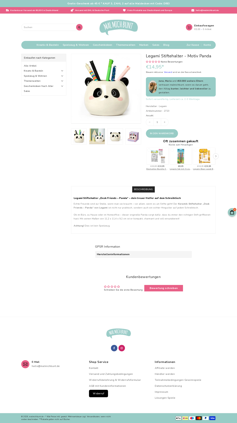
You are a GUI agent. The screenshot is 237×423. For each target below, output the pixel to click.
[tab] (44, 65)
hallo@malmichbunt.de (46, 366)
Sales (27, 91)
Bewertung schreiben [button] (164, 288)
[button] (153, 61)
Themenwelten (32, 80)
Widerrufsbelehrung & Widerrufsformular (115, 380)
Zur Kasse (193, 45)
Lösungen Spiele (165, 397)
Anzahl (149, 116)
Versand (168, 72)
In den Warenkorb (162, 133)
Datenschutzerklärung (168, 386)
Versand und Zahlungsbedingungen (111, 374)
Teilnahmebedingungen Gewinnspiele (178, 380)
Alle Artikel (30, 65)
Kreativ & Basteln (33, 70)
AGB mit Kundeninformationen (107, 386)
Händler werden (165, 374)
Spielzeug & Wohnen (35, 75)
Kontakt (93, 368)
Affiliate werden (165, 368)
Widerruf (98, 393)
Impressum (161, 392)
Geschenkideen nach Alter (38, 86)
